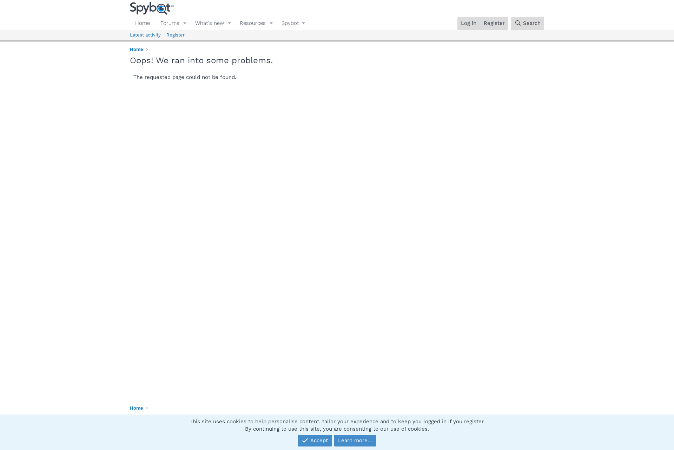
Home (142, 23)
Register (175, 35)
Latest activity (145, 35)
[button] (185, 23)
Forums (169, 23)
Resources (253, 23)
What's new (209, 23)
